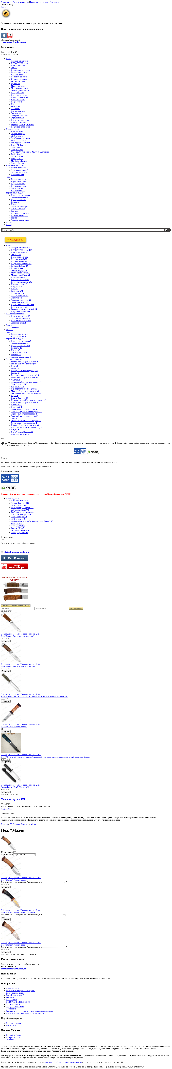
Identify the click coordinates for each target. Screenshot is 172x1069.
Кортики (15, 211)
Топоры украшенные (20, 220)
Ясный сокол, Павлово (22, 432)
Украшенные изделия (15, 193)
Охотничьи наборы (19, 206)
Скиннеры (15, 109)
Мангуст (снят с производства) (25, 391)
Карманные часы (18, 181)
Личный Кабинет (13, 1035)
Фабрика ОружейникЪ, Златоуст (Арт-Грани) (30, 152)
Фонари (15, 327)
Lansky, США (17, 159)
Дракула (15, 380)
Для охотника (17, 74)
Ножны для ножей (19, 122)
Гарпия (15, 373)
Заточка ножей (17, 175)
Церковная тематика (20, 213)
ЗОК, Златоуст (19, 384)
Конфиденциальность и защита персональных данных (29, 1011)
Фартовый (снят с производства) (26, 421)
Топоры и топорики (19, 115)
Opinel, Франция (18, 163)
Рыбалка (9, 330)
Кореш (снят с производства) (24, 389)
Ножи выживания (19, 95)
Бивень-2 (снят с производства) (25, 364)
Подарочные (16, 102)
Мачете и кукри (18, 86)
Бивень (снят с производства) (24, 361)
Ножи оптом (55, 2)
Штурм (15, 430)
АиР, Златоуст (17, 131)
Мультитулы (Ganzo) (20, 90)
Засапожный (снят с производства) (27, 382)
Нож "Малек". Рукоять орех (13, 945)
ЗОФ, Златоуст (17, 147)
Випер (14, 366)
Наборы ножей (17, 93)
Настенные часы (18, 190)
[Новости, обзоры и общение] (4, 38)
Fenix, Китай (16, 154)
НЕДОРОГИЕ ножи (19, 63)
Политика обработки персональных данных (25, 1013)
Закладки (10, 1040)
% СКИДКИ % (15, 239)
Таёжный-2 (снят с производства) (26, 411)
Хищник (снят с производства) (25, 425)
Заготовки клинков (19, 172)
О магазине (11, 1009)
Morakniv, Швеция (19, 161)
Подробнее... (6, 809)
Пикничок (16, 405)
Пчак (13, 104)
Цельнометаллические (20, 120)
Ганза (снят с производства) (24, 371)
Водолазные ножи (19, 72)
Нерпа (14, 396)
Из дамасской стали (19, 79)
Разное (14, 218)
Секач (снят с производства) (24, 409)
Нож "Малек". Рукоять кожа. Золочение (18, 912)
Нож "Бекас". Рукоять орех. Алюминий (18, 666)
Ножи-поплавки (18, 99)
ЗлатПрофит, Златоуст (20, 138)
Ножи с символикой (19, 97)
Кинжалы (15, 202)
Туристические (17, 118)
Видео (8, 222)
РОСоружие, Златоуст (20, 143)
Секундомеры (17, 188)
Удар (14, 418)
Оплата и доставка (21, 2)
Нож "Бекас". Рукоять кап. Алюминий (17, 636)
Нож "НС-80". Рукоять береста (14, 727)
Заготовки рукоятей (19, 170)
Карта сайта (11, 1025)
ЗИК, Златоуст (17, 136)
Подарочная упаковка (20, 195)
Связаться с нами (13, 1023)
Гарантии (34, 2)
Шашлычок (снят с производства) (26, 427)
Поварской (16, 407)
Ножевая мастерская (15, 165)
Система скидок (13, 1004)
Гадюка (15, 368)
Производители (13, 129)
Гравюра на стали (18, 200)
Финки (14, 68)
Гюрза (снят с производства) (24, 377)
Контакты (44, 2)
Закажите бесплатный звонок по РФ (15, 606)
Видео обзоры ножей (15, 993)
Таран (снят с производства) (24, 414)
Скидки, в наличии (19, 61)
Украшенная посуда (19, 197)
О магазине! (6, 2)
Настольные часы (18, 186)
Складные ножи (18, 111)
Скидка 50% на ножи (15, 1006)
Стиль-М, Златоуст (19, 145)
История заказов (13, 1037)
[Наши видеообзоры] (10, 38)
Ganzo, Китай (17, 156)
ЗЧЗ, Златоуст (17, 386)
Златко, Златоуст (18, 134)
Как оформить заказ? (15, 995)
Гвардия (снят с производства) (25, 375)
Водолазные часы (18, 179)
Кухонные (15, 84)
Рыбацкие (15, 106)
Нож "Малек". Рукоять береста (14, 880)
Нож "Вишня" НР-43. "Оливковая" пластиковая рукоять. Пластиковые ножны (34, 696)
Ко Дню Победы (18, 81)
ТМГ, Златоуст (17, 149)
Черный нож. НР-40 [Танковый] (15, 787)
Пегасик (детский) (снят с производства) (29, 400)
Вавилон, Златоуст (20, 434)
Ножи (8, 59)
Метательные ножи (19, 88)
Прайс (8, 225)
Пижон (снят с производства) (24, 402)
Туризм (9, 325)
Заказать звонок (76, 608)
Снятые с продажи (14, 359)
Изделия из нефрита (19, 215)
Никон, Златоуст (19, 398)
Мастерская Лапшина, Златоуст (26, 393)
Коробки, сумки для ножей (22, 124)
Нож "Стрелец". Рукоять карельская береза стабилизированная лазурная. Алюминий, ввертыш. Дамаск (45, 757)
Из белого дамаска (19, 77)
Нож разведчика (18, 65)
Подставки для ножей (20, 127)
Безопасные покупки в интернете (20, 991)
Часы (8, 177)
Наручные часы (18, 184)
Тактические (16, 113)
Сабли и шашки (18, 209)
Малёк (33, 824)
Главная (4, 824)
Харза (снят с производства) (24, 423)
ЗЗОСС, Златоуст (18, 140)
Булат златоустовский (20, 70)
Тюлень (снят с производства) (24, 416)
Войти (4, 7)
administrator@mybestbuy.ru (13, 42)
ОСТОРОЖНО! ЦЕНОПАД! (18, 1002)
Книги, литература (19, 168)
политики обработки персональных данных (63, 1062)
